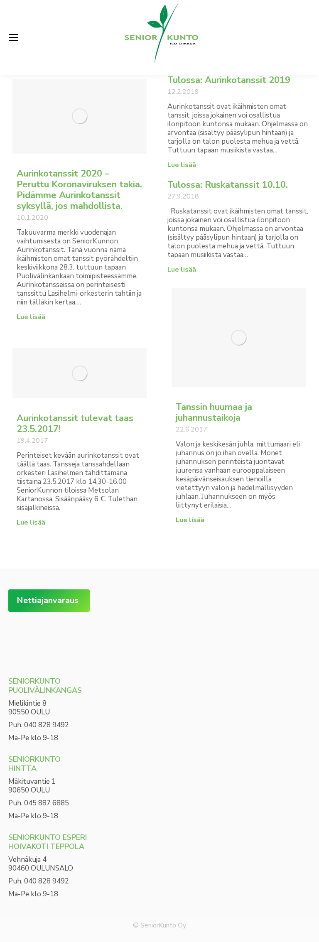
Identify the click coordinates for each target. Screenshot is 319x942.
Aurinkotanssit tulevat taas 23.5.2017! (75, 423)
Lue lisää (31, 317)
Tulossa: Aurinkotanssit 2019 (228, 80)
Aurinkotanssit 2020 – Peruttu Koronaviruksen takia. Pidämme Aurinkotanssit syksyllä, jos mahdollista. (79, 189)
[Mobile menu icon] (13, 37)
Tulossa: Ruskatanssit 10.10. (227, 185)
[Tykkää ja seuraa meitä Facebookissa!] (20, 637)
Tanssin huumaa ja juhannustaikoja (214, 412)
